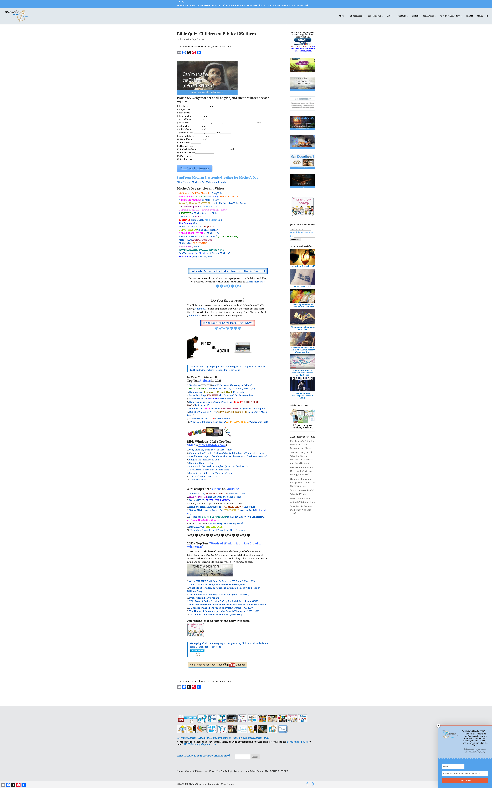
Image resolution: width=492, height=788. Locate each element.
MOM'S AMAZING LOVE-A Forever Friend (201, 250)
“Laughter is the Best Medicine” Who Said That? (301, 510)
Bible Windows (374, 16)
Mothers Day (193, 243)
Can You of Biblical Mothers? (204, 253)
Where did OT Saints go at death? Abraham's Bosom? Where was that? (302, 350)
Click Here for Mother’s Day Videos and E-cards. (201, 182)
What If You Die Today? (450, 16)
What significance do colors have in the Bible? (302, 306)
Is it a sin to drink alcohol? (303, 266)
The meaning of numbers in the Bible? (303, 328)
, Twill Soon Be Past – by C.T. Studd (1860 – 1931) (222, 581)
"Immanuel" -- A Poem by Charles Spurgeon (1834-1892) (219, 594)
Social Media (428, 16)
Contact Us (262, 771)
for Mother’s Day (200, 233)
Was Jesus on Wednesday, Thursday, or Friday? (220, 385)
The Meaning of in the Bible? (209, 418)
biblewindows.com (212, 445)
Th (190, 398)
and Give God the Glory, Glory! (215, 497)
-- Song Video (201, 193)
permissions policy (297, 741)
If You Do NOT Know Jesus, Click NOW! (227, 322)
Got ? (389, 16)
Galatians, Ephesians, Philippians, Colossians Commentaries (302, 482)
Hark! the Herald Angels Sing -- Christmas (222, 507)
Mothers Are (196, 240)
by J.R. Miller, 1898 (195, 256)
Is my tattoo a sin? (302, 286)
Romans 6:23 (194, 315)
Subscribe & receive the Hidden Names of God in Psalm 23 (228, 271)
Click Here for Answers (194, 168)
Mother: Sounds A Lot (196, 226)
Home (180, 771)
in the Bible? (220, 398)
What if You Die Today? (220, 771)
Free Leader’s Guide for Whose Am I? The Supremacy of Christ (302, 444)
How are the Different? (216, 392)
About (341, 16)
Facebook (239, 771)
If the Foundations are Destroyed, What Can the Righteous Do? (301, 471)
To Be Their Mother (198, 230)
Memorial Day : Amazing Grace (217, 493)
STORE (480, 16)
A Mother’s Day (190, 216)
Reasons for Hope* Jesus (192, 39)
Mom (188, 223)
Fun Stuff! (401, 16)
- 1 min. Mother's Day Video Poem (212, 203)
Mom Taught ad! (200, 220)
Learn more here (256, 281)
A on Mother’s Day (199, 200)
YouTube (415, 16)
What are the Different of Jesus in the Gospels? (227, 408)
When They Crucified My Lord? (216, 523)
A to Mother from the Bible (198, 213)
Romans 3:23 (200, 308)
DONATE (469, 16)
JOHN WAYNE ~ (210, 500)
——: (208, 196)
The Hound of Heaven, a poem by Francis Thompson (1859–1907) (224, 611)
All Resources (356, 16)
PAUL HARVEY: (206, 527)
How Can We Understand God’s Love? (208, 236)
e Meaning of (199, 398)
